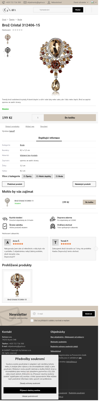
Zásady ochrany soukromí (30, 383)
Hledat (77, 10)
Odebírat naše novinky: (18, 318)
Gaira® (12, 131)
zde (80, 358)
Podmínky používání (77, 393)
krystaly (34, 155)
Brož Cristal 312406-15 (17, 300)
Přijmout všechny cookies (30, 390)
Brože (22, 145)
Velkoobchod (56, 351)
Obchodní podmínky (59, 342)
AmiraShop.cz (71, 362)
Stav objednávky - (58, 337)
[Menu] (95, 9)
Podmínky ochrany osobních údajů (64, 346)
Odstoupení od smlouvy (74, 337)
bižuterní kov (25, 155)
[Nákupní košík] (88, 9)
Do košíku (70, 117)
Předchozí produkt (14, 184)
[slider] (17, 30)
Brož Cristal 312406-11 (24, 201)
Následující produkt (83, 184)
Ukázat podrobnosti (30, 396)
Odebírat (88, 314)
